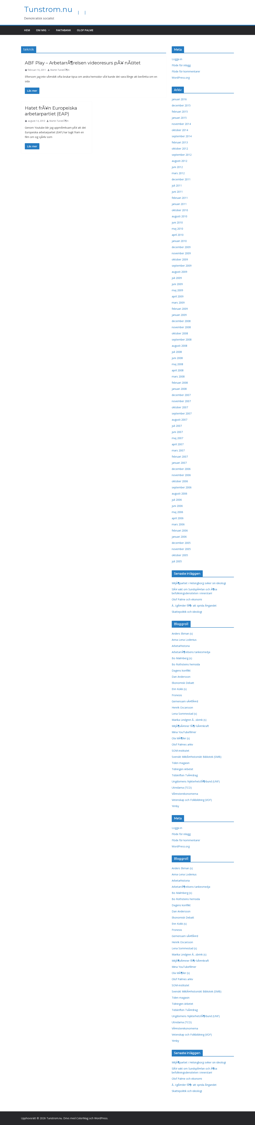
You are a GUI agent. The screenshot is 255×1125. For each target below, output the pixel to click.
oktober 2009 (180, 259)
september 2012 (182, 154)
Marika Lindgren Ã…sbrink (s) (189, 720)
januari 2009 (179, 315)
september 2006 (182, 487)
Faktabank (63, 30)
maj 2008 (177, 364)
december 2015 (181, 105)
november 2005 (181, 549)
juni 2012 (177, 167)
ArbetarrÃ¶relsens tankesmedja (191, 652)
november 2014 (181, 124)
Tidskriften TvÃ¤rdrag (185, 775)
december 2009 (181, 247)
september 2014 (182, 136)
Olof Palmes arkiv (182, 744)
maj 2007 (177, 438)
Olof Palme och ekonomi (187, 599)
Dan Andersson (181, 676)
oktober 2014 (180, 130)
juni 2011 (177, 191)
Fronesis (177, 695)
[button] (48, 30)
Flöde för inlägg (181, 65)
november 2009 (181, 253)
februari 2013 (180, 142)
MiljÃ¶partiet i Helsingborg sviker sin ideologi (199, 583)
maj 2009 (177, 290)
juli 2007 (177, 426)
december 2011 (181, 179)
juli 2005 (177, 561)
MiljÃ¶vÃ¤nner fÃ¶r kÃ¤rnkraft (190, 726)
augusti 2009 (179, 272)
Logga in (177, 59)
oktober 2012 (180, 148)
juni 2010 (177, 222)
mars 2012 (178, 173)
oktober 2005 (180, 555)
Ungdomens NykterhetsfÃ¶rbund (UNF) (196, 781)
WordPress (101, 1118)
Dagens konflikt (181, 670)
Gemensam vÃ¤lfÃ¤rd (185, 701)
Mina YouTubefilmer (184, 732)
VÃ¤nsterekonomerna (185, 793)
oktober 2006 (180, 481)
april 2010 (178, 235)
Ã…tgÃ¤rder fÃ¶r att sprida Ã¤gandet (194, 605)
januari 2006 (179, 536)
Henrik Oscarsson (182, 707)
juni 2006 (177, 506)
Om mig (41, 30)
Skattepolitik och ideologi (187, 611)
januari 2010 (179, 241)
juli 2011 (177, 185)
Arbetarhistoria (181, 646)
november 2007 (181, 401)
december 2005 (181, 543)
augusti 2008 (179, 345)
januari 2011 (179, 204)
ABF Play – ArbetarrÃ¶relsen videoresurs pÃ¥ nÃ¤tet (83, 63)
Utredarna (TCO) (182, 787)
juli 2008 (177, 352)
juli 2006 (177, 499)
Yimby (175, 806)
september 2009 (182, 265)
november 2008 (181, 327)
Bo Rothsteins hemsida (186, 664)
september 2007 (182, 413)
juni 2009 (177, 284)
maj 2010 (177, 228)
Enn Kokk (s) (179, 689)
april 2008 (178, 370)
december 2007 (181, 395)
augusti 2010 (179, 216)
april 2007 (178, 444)
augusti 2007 (179, 419)
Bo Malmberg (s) (182, 658)
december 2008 (181, 321)
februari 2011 (180, 198)
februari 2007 (180, 456)
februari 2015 (180, 111)
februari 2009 (180, 308)
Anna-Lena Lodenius (184, 639)
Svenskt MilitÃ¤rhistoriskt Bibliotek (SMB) (196, 757)
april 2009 (178, 296)
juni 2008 (177, 358)
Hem (27, 30)
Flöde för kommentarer (186, 71)
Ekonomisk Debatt (183, 683)
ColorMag (82, 1118)
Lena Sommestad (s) (184, 713)
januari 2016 (179, 99)
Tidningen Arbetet (182, 769)
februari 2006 (180, 530)
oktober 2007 (180, 407)
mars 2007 (178, 450)
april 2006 (178, 518)
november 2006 (181, 475)
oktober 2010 (180, 210)
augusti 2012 (179, 161)
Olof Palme (85, 30)
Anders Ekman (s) (182, 633)
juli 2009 (177, 278)
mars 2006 (178, 524)
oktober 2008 (180, 333)
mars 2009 (178, 302)
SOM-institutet (180, 750)
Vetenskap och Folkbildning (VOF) (192, 800)
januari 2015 (179, 117)
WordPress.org (181, 77)
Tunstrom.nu (48, 9)
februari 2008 (180, 382)
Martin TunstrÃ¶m (59, 70)
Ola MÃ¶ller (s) (181, 738)
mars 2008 (178, 376)
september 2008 (182, 339)
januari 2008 (179, 389)
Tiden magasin (180, 763)
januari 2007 (179, 462)
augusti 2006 (179, 493)
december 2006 (181, 469)
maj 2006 (177, 512)
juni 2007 (177, 432)
